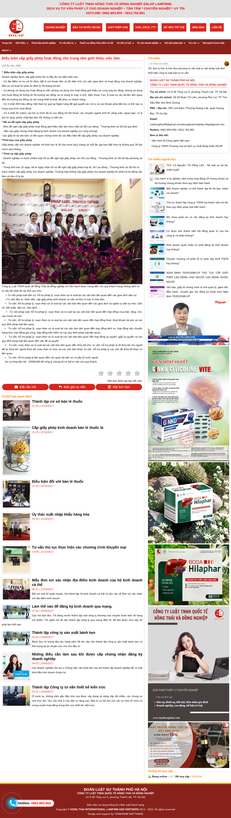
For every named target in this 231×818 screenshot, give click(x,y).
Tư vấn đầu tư (66, 43)
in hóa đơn (98, 299)
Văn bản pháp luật (173, 43)
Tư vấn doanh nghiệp (147, 43)
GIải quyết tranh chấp (213, 43)
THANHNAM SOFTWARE (128, 813)
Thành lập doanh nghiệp (43, 43)
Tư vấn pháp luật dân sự (22, 295)
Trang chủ (7, 43)
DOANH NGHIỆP (55, 27)
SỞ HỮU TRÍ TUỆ (174, 27)
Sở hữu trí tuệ (124, 43)
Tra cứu (193, 43)
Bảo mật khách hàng (132, 804)
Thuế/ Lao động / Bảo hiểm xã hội (96, 43)
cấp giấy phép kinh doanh (51, 299)
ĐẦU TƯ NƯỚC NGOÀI (86, 27)
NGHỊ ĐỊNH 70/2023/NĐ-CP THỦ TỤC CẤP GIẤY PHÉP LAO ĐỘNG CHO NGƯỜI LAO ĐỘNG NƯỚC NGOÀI (197, 277)
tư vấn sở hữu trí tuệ (79, 299)
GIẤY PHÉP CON (118, 27)
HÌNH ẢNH (198, 27)
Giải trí (5, 50)
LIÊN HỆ (217, 27)
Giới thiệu (20, 43)
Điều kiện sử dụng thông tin (102, 804)
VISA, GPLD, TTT (145, 27)
